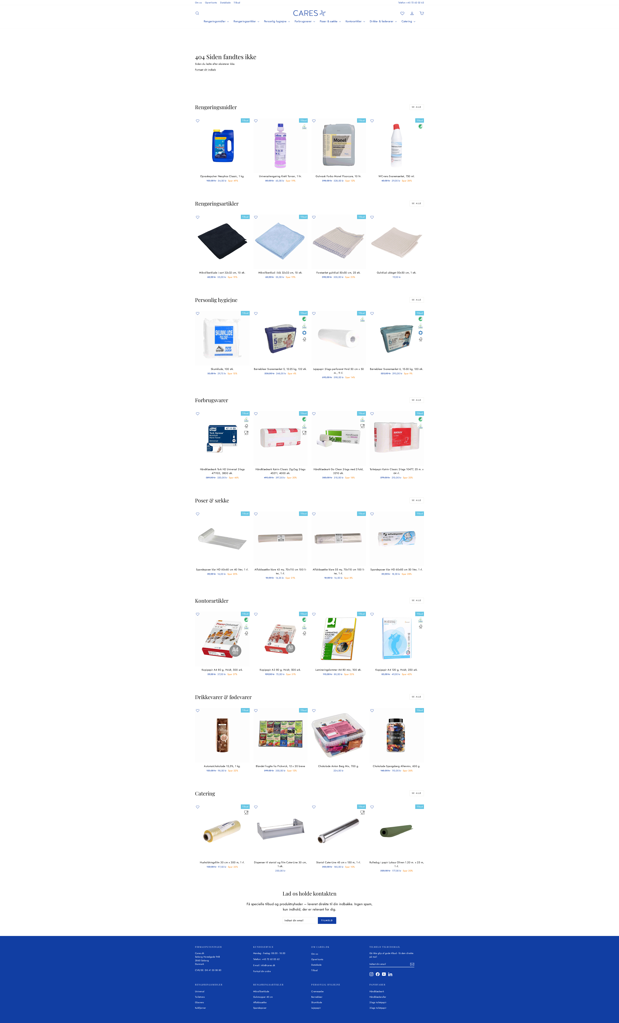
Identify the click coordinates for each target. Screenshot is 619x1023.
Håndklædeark (376, 991)
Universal (199, 991)
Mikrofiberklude (261, 991)
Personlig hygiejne (275, 21)
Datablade (225, 2)
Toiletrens (200, 997)
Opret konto (211, 2)
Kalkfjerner (200, 1007)
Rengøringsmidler (215, 21)
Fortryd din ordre (262, 971)
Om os (198, 2)
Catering (407, 21)
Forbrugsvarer (304, 21)
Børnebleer (316, 997)
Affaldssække (260, 1002)
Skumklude (316, 1002)
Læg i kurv (222, 169)
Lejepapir (316, 1007)
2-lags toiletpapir (378, 1002)
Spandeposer (260, 1007)
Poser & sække (329, 21)
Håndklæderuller (377, 997)
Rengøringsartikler (245, 21)
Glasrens (199, 1002)
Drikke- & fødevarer (382, 21)
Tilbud (237, 2)
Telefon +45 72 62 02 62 (411, 2)
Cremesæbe (317, 991)
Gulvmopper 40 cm (263, 997)
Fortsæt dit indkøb (205, 70)
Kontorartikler (354, 21)
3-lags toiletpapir (378, 1007)
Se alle (417, 107)
